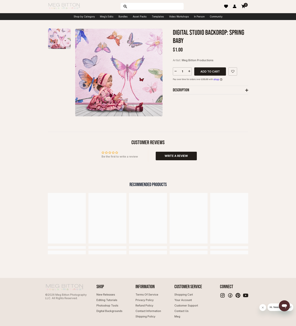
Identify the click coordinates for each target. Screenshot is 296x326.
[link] (67, 247)
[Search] (134, 6)
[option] (119, 72)
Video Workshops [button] (179, 16)
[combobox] (156, 6)
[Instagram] (222, 295)
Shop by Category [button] (84, 16)
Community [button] (216, 16)
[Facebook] (230, 295)
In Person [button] (199, 16)
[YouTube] (245, 295)
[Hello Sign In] (234, 6)
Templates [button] (158, 16)
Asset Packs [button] (140, 16)
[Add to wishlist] (233, 71)
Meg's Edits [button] (106, 16)
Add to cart (210, 71)
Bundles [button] (123, 16)
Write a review (176, 156)
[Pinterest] (238, 295)
